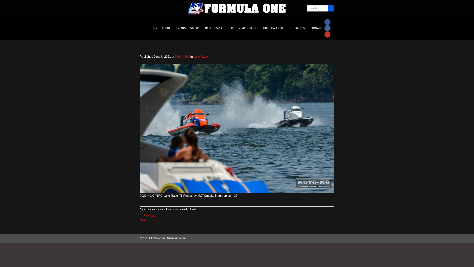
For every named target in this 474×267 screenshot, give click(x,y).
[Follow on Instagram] (327, 28)
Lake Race (200, 56)
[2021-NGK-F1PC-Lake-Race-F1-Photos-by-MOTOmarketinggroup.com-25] (237, 128)
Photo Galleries (274, 28)
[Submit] (331, 8)
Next (145, 220)
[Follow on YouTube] (327, 34)
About (166, 28)
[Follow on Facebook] (327, 22)
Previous (147, 215)
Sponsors (298, 28)
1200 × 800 (182, 56)
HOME (155, 28)
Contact (316, 28)
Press (252, 28)
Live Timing (237, 28)
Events (181, 28)
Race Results (214, 28)
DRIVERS (194, 28)
